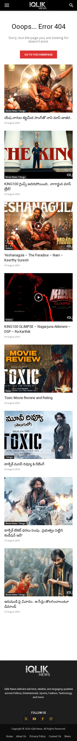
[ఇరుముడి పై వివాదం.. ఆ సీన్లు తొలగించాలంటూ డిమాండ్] (38, 572)
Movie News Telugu (15, 110)
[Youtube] (34, 719)
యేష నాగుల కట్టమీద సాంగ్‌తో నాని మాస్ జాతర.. (38, 118)
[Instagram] (51, 719)
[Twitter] (26, 719)
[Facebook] (42, 719)
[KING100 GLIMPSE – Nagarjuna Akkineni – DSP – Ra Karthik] (38, 297)
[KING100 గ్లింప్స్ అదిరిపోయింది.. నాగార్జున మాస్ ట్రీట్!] (38, 155)
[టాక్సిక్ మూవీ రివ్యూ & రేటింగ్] (38, 435)
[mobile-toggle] (6, 5)
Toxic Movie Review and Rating (28, 398)
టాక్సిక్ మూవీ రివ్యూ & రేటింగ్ (24, 464)
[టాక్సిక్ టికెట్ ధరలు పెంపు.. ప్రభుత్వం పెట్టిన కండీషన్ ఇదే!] (38, 501)
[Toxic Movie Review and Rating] (38, 369)
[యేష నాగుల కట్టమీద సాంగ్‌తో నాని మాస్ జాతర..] (38, 88)
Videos (9, 248)
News (8, 390)
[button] (71, 5)
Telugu (9, 457)
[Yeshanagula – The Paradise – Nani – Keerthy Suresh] (38, 226)
